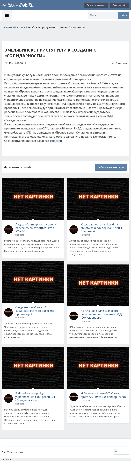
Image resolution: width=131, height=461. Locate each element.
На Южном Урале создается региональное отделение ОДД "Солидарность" (101, 314)
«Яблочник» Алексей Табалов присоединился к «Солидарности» (103, 395)
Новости (56, 141)
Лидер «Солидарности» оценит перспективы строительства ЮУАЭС (36, 228)
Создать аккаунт (96, 5)
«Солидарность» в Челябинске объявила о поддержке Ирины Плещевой (101, 228)
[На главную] (19, 5)
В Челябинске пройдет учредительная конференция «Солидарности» (35, 397)
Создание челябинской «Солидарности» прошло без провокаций (34, 311)
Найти (124, 15)
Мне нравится (17, 62)
